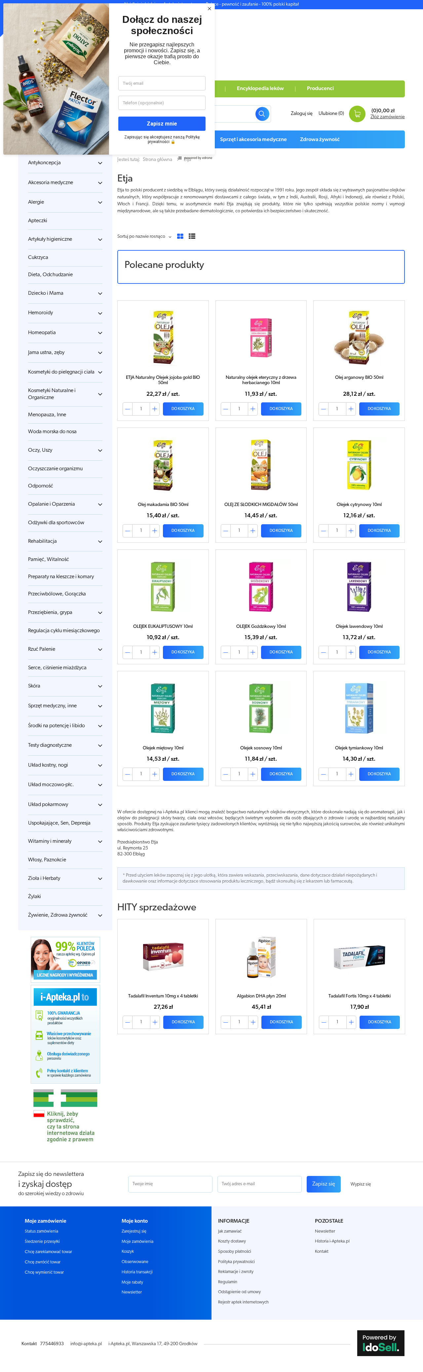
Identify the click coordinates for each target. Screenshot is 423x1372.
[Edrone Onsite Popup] (211, 686)
